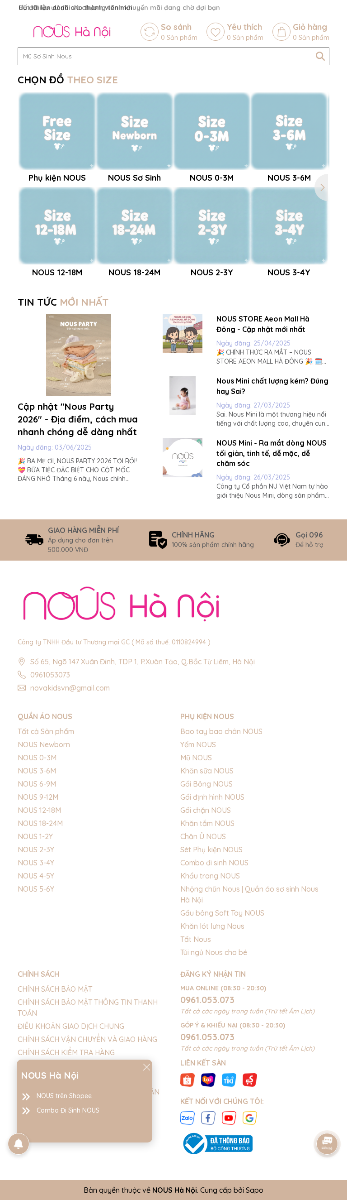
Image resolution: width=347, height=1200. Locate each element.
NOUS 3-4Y (36, 862)
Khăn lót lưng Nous (212, 926)
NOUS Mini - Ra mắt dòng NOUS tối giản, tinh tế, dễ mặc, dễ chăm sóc (271, 453)
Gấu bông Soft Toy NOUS (222, 912)
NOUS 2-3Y (36, 849)
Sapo (254, 1190)
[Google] (250, 1118)
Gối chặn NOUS (205, 810)
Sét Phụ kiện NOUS (211, 849)
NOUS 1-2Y (35, 836)
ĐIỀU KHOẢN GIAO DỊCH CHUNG (71, 1026)
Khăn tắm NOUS (207, 823)
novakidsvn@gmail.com (70, 687)
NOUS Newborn (44, 744)
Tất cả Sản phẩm (46, 731)
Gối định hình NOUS (212, 797)
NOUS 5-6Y (36, 888)
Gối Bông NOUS (206, 783)
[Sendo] (250, 1079)
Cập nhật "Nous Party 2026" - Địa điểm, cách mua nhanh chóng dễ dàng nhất (78, 419)
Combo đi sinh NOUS (214, 862)
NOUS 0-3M (37, 757)
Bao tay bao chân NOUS (221, 731)
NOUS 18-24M (40, 823)
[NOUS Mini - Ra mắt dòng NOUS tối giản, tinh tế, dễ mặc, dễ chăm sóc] (182, 457)
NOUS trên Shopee (64, 1096)
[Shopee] (187, 1079)
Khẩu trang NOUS (210, 875)
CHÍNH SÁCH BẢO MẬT (55, 989)
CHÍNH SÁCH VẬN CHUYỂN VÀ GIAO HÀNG (87, 1039)
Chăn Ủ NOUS (203, 836)
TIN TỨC (63, 302)
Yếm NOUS (198, 744)
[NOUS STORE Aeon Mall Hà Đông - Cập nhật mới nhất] (182, 333)
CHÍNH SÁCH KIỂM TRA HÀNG (66, 1052)
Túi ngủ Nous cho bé (213, 952)
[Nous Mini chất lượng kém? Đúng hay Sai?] (182, 395)
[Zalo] (187, 1118)
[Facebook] (208, 1118)
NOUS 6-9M (37, 783)
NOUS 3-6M (37, 770)
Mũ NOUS (196, 757)
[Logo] (72, 31)
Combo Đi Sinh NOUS (68, 1110)
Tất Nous (195, 939)
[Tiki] (229, 1079)
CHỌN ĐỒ (68, 79)
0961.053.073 (207, 999)
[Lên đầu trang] (328, 1118)
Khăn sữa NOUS (207, 770)
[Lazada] (208, 1079)
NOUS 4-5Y (36, 875)
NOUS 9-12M (38, 797)
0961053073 (50, 674)
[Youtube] (229, 1118)
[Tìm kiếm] (320, 56)
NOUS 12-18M (39, 810)
